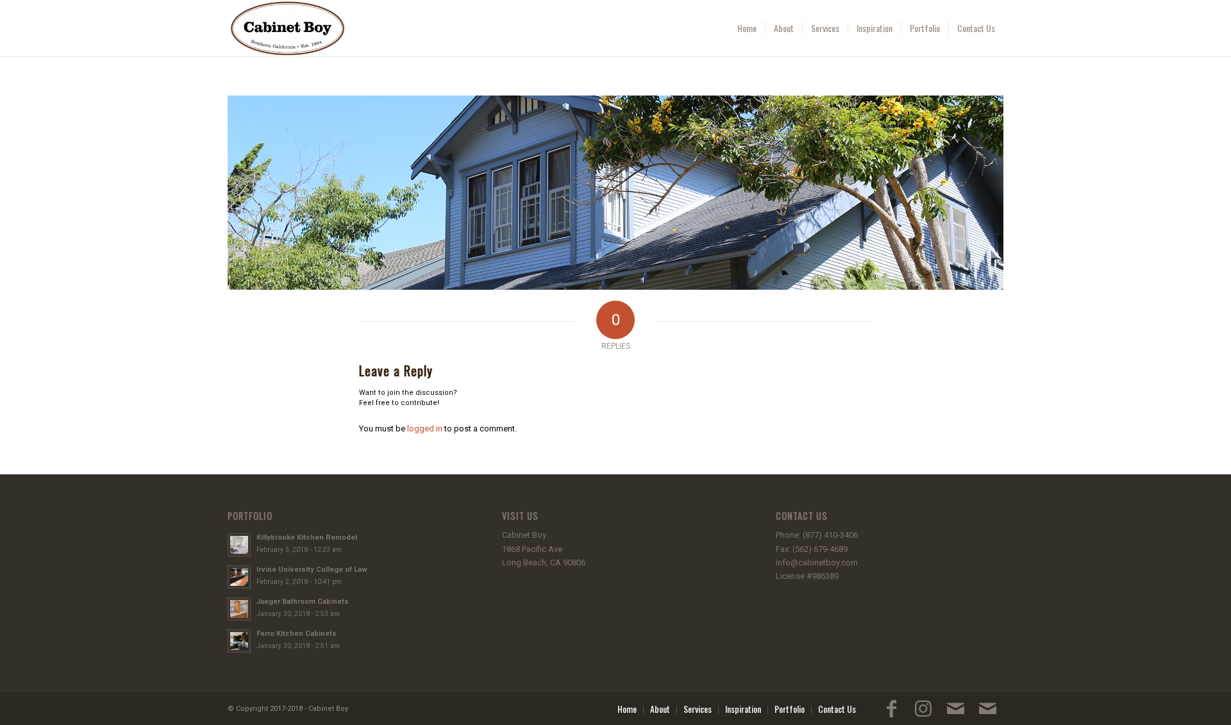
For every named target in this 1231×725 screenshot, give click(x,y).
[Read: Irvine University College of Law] (239, 576)
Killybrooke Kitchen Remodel (306, 537)
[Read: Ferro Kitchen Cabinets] (239, 641)
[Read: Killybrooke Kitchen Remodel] (239, 544)
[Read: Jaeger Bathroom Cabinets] (239, 609)
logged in (424, 428)
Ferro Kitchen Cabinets (296, 633)
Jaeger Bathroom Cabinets (302, 601)
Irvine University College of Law (311, 569)
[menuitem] (747, 28)
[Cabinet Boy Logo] (288, 28)
